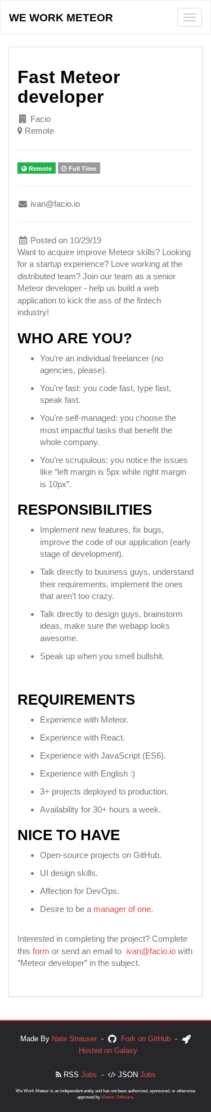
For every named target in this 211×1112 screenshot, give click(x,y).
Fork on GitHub (145, 1038)
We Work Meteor (61, 18)
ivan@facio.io (151, 951)
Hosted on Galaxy (108, 1050)
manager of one (122, 909)
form (41, 951)
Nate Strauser (74, 1038)
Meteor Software (117, 1097)
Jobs (89, 1074)
